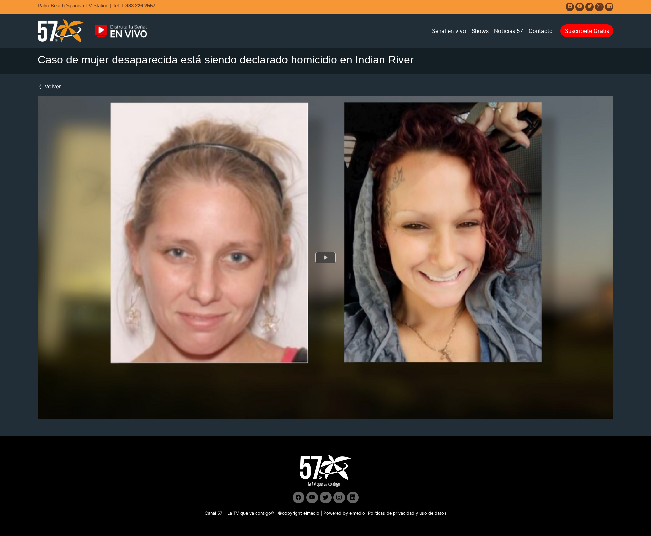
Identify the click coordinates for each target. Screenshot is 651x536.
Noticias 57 (508, 30)
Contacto (541, 30)
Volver (52, 86)
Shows (480, 30)
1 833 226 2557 (138, 5)
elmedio (311, 513)
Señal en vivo (449, 30)
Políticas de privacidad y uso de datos (407, 513)
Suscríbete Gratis (587, 30)
